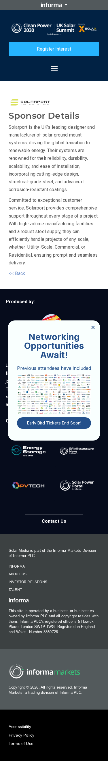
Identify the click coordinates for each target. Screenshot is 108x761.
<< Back (17, 273)
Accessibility (20, 726)
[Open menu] (54, 65)
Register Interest (54, 49)
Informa (17, 566)
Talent (15, 590)
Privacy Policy (21, 735)
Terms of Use (21, 743)
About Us (17, 574)
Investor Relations (28, 582)
